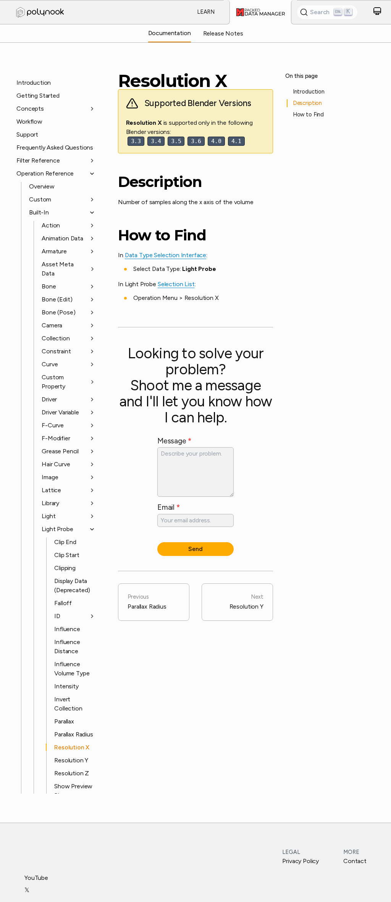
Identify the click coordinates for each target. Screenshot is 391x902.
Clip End (65, 542)
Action (51, 225)
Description (160, 182)
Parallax (64, 721)
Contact (355, 861)
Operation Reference (45, 173)
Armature (54, 251)
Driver (49, 399)
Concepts (30, 108)
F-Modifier (56, 438)
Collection (55, 338)
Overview (42, 186)
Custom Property (53, 382)
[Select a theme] (377, 12)
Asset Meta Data (57, 269)
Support (27, 134)
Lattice (51, 490)
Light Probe (57, 529)
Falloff (63, 603)
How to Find (162, 235)
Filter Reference (38, 160)
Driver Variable (60, 412)
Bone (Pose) (58, 312)
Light (48, 516)
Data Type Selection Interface (165, 255)
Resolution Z (71, 773)
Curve (50, 364)
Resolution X (71, 747)
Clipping (65, 568)
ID (57, 616)
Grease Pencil (60, 451)
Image (50, 477)
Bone (49, 286)
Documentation (169, 33)
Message (174, 441)
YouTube (36, 877)
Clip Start (66, 555)
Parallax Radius (73, 734)
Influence (67, 629)
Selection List (176, 284)
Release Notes (223, 33)
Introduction (33, 82)
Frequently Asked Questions (54, 147)
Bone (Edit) (57, 299)
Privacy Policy (300, 861)
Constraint (56, 351)
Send (195, 548)
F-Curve (53, 425)
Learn (206, 11)
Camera (52, 325)
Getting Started (38, 95)
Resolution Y (71, 760)
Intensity (66, 686)
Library (50, 503)
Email (168, 507)
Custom (40, 199)
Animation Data (62, 238)
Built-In (39, 212)
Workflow (29, 121)
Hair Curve (56, 464)
